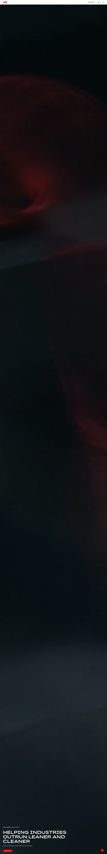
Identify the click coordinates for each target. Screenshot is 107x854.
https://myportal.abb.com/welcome (103, 2)
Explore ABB (91, 2)
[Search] (101, 2)
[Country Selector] (98, 2)
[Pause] (102, 850)
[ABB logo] (5, 2)
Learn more (7, 850)
